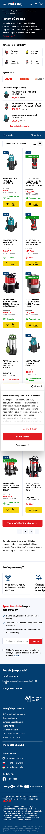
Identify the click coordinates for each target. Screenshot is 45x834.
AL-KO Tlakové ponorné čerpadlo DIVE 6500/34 (33, 242)
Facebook (12, 779)
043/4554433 (10, 676)
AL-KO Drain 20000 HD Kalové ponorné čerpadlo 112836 (11, 486)
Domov (5, 11)
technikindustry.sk (14, 758)
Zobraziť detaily (30, 429)
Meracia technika (10, 729)
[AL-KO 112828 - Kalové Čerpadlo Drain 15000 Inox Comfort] (34, 466)
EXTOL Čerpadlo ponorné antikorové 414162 (10, 364)
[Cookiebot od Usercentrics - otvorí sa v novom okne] (31, 387)
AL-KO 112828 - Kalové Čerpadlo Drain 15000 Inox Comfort (33, 486)
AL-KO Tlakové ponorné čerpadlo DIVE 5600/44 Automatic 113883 (26, 105)
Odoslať (35, 641)
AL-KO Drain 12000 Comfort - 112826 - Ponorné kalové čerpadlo (11, 303)
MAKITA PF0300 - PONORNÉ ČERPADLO (24, 116)
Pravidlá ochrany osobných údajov (25, 829)
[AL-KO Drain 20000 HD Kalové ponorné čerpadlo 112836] (11, 466)
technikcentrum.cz (15, 763)
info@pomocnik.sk (12, 688)
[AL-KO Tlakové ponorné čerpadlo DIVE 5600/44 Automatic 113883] (6, 106)
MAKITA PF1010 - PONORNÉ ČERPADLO (24, 93)
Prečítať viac (8, 36)
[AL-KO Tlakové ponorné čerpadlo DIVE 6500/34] (34, 223)
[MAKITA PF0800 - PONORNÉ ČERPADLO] (34, 344)
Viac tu (17, 655)
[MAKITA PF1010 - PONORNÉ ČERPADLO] (6, 95)
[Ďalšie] (37, 531)
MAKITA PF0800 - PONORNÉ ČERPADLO (33, 363)
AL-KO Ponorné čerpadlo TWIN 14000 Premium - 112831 (33, 303)
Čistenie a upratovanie (12, 722)
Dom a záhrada (9, 718)
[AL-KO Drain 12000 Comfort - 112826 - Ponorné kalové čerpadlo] (11, 283)
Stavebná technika (11, 737)
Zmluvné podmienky (30, 831)
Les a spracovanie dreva (13, 733)
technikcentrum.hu (14, 767)
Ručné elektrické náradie (13, 714)
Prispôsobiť (21, 445)
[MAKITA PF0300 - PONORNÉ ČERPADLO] (6, 118)
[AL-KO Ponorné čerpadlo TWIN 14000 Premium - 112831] (34, 283)
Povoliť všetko (22, 437)
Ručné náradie (9, 726)
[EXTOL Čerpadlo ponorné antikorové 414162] (11, 344)
